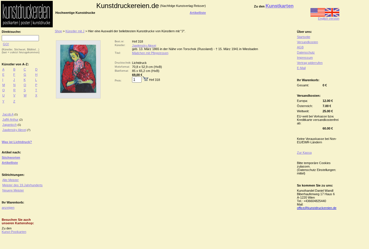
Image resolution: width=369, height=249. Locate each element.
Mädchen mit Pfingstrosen (150, 53)
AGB (300, 47)
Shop (58, 31)
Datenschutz (306, 52)
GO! (6, 44)
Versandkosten (307, 42)
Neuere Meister (13, 190)
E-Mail (301, 68)
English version (328, 18)
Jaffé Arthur (10, 119)
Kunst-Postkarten (14, 231)
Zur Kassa (304, 152)
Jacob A (8, 114)
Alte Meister (10, 180)
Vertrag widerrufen (310, 62)
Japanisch (9, 124)
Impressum (305, 57)
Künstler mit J (74, 31)
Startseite (303, 37)
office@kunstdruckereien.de (316, 208)
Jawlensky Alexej (14, 130)
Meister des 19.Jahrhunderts (22, 185)
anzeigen (8, 207)
